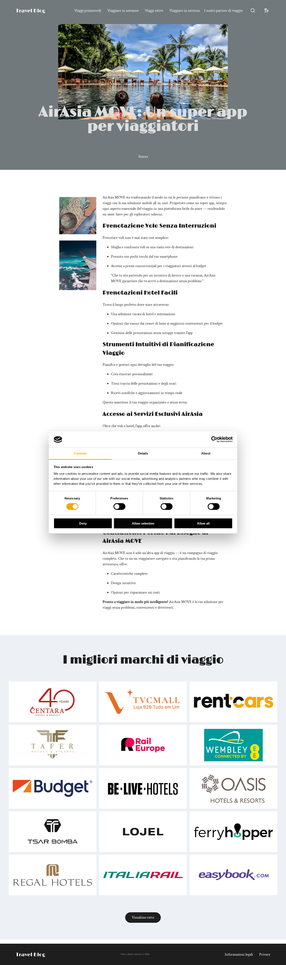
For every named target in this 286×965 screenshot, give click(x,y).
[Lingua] (266, 10)
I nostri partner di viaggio (223, 10)
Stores (143, 156)
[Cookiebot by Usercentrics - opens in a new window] (214, 439)
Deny (83, 523)
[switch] (119, 506)
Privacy (264, 954)
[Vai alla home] (30, 10)
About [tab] (205, 453)
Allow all (203, 523)
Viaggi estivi (154, 10)
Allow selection (143, 523)
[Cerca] (252, 10)
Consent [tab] (80, 453)
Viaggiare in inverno (184, 10)
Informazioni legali (239, 954)
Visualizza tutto (143, 917)
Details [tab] (143, 453)
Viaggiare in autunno (123, 10)
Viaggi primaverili (87, 10)
